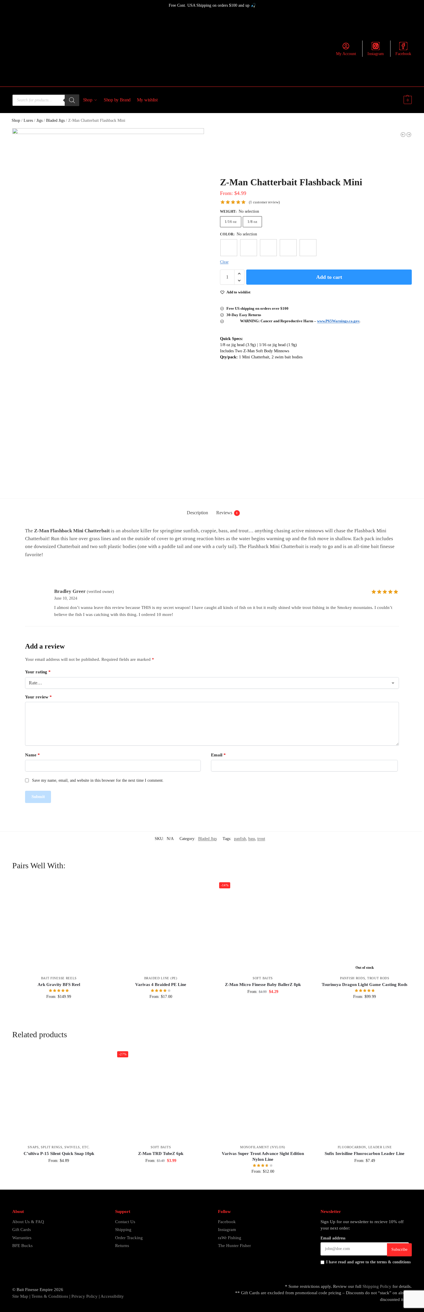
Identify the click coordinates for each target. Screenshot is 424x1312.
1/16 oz (231, 221)
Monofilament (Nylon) (262, 1147)
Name (32, 755)
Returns (122, 1245)
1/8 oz (252, 221)
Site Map (20, 1296)
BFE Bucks (22, 1245)
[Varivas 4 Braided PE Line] (160, 926)
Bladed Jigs (55, 120)
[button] (407, 100)
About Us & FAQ (28, 1221)
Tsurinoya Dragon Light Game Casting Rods (364, 984)
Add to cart (329, 277)
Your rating (38, 672)
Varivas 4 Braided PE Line (160, 984)
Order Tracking (129, 1237)
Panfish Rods (352, 978)
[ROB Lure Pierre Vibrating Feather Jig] (409, 135)
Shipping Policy (377, 1286)
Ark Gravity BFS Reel (59, 984)
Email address (333, 1238)
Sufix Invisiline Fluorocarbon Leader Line (364, 1153)
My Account (346, 54)
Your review (38, 697)
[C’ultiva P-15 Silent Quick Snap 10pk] (58, 1095)
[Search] (72, 100)
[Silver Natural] (308, 247)
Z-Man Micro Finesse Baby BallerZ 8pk (263, 984)
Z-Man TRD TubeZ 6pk (160, 1153)
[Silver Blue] (288, 247)
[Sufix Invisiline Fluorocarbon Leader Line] (364, 1095)
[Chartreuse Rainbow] (248, 247)
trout (261, 838)
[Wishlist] (96, 888)
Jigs (39, 120)
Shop (16, 120)
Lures (28, 120)
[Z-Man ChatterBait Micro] (403, 135)
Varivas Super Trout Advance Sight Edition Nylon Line (263, 1156)
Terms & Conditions (49, 1296)
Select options (59, 1009)
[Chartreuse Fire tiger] (228, 247)
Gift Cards (21, 1229)
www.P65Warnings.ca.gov (338, 321)
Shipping (123, 1229)
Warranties (21, 1237)
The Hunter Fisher (234, 1245)
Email (218, 755)
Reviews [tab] (227, 512)
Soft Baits (263, 978)
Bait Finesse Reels (59, 978)
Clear (224, 262)
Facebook (403, 54)
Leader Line (380, 1147)
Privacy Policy (84, 1296)
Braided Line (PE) (160, 978)
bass (251, 838)
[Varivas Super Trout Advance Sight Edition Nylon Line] (262, 1095)
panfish (240, 838)
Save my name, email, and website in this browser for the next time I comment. (98, 780)
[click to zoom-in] (108, 224)
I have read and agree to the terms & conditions (368, 1262)
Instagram (375, 54)
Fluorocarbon (352, 1147)
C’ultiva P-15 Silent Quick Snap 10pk (59, 1153)
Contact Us (125, 1221)
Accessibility (112, 1296)
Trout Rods (378, 978)
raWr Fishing (229, 1237)
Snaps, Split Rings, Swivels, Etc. (59, 1147)
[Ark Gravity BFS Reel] (58, 926)
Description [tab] (197, 512)
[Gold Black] (268, 247)
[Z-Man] (242, 155)
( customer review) (264, 202)
